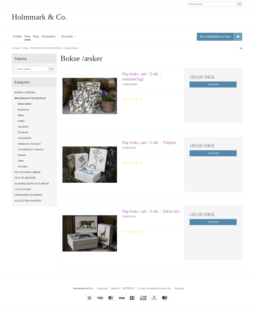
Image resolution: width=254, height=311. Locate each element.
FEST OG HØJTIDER (25, 178)
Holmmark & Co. (39, 17)
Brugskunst (23, 109)
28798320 (128, 288)
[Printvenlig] (240, 48)
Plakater (22, 155)
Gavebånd (23, 126)
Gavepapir (23, 132)
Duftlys (21, 121)
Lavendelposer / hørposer (31, 149)
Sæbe (21, 160)
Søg (239, 4)
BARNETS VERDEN (25, 92)
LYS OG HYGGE (23, 189)
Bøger (21, 115)
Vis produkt (213, 84)
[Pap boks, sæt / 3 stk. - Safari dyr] (90, 235)
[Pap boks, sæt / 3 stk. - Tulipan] (90, 166)
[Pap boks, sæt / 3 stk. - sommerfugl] (90, 98)
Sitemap (179, 288)
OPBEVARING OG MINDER (28, 195)
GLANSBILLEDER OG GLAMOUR (32, 183)
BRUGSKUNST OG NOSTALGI (30, 98)
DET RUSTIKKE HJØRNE (28, 172)
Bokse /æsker (25, 104)
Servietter (23, 166)
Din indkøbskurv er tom (215, 36)
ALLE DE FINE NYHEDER (28, 200)
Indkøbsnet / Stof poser (29, 144)
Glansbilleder (24, 138)
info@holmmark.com (159, 288)
